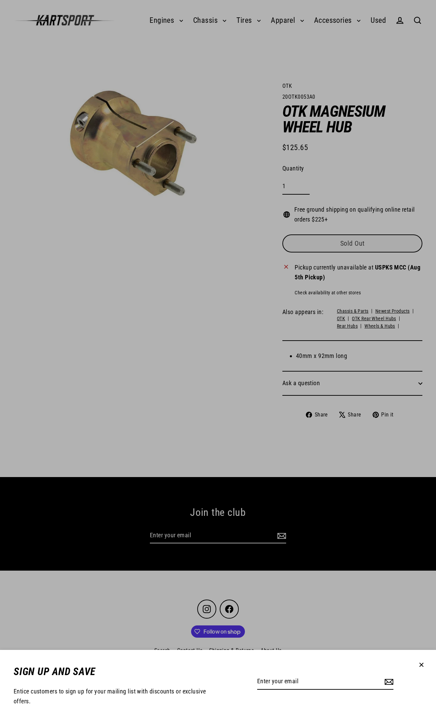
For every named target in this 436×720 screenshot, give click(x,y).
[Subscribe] (388, 682)
